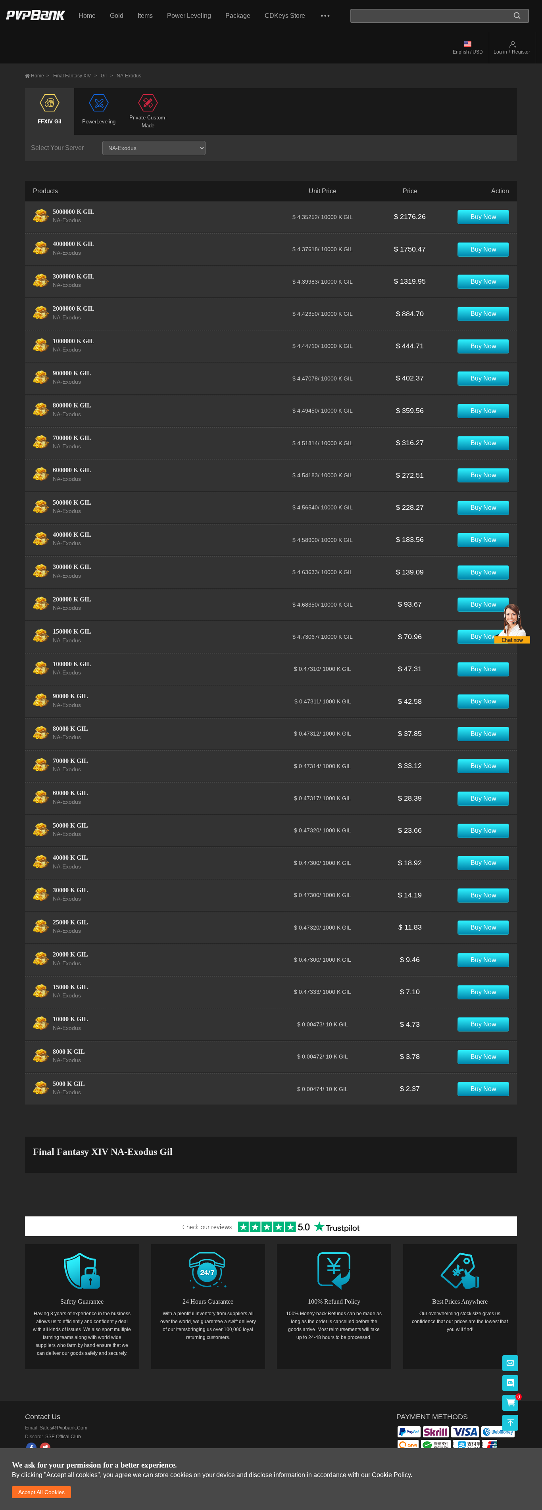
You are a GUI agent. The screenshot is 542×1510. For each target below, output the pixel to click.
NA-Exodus (129, 76)
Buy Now (483, 216)
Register (521, 52)
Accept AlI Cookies (41, 1492)
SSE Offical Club (62, 1436)
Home (87, 15)
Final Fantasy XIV (75, 76)
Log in (500, 52)
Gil (107, 76)
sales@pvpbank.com (63, 1428)
